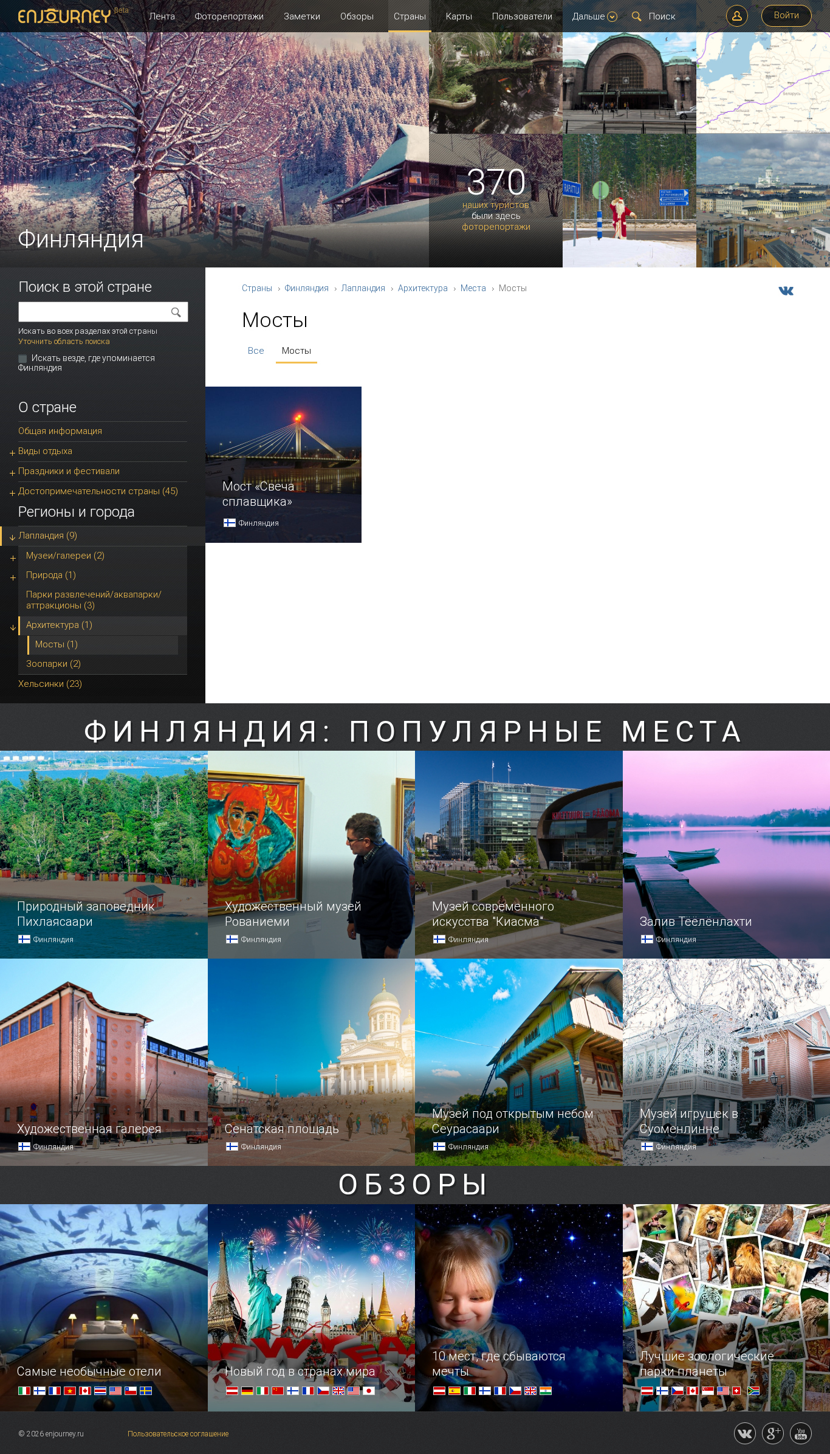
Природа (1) (51, 575)
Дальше (588, 16)
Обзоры (357, 16)
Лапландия (363, 288)
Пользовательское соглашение (178, 1434)
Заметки (302, 16)
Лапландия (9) (47, 535)
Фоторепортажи (229, 16)
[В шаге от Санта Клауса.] (629, 265)
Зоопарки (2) (53, 663)
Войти (786, 15)
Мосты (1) (56, 644)
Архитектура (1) (59, 624)
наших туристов (495, 205)
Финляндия (307, 288)
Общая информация (60, 431)
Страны (410, 16)
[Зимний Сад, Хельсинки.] (496, 131)
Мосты (296, 350)
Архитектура (423, 288)
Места (473, 288)
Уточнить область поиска (64, 341)
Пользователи (522, 16)
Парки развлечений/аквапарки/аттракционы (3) (94, 600)
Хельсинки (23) (50, 683)
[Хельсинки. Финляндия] (763, 265)
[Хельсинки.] (629, 131)
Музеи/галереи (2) (65, 555)
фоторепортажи (496, 227)
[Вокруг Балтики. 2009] (763, 131)
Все (256, 350)
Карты (459, 16)
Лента (162, 16)
